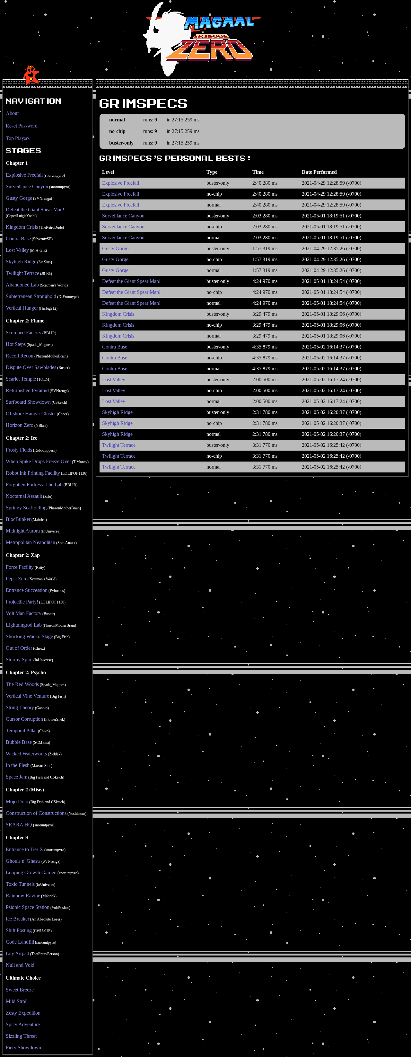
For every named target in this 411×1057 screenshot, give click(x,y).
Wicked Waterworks (26, 753)
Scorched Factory (23, 332)
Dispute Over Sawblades (31, 367)
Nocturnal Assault (24, 496)
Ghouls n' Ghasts (23, 861)
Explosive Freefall (24, 175)
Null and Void (20, 965)
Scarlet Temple (21, 379)
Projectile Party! (22, 601)
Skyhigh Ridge (21, 261)
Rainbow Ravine (23, 895)
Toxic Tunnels (20, 884)
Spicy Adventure (23, 1024)
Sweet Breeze (20, 989)
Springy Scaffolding (26, 507)
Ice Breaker (17, 918)
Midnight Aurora (23, 530)
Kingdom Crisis (22, 227)
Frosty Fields (19, 450)
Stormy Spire (19, 659)
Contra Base (18, 238)
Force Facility (20, 567)
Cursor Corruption (24, 719)
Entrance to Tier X (24, 849)
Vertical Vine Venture (27, 696)
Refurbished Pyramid (27, 390)
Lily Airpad (17, 953)
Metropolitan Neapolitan (30, 542)
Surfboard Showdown (28, 402)
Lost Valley (17, 250)
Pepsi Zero (17, 578)
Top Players (18, 138)
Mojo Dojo (17, 801)
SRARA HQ (19, 824)
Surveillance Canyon (27, 186)
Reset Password (22, 125)
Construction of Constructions (36, 813)
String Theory (20, 707)
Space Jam (16, 777)
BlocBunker (18, 519)
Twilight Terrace (22, 273)
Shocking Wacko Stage (29, 636)
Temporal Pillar (21, 730)
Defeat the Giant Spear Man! (35, 209)
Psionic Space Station (27, 907)
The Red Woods (22, 684)
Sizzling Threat (21, 1036)
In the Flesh (18, 765)
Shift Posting (19, 930)
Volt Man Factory (23, 613)
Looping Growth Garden (31, 872)
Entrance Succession (27, 590)
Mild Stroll (17, 1001)
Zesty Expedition (23, 1013)
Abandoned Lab (22, 284)
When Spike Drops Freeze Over (38, 461)
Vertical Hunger (22, 308)
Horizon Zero (19, 425)
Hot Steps (16, 344)
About (12, 113)
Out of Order (19, 648)
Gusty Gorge (19, 198)
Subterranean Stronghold (31, 296)
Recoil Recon (19, 355)
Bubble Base (19, 742)
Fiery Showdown (23, 1047)
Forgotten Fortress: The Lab (34, 484)
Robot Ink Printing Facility (33, 473)
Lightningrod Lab (24, 625)
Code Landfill (20, 942)
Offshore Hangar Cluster (31, 413)
